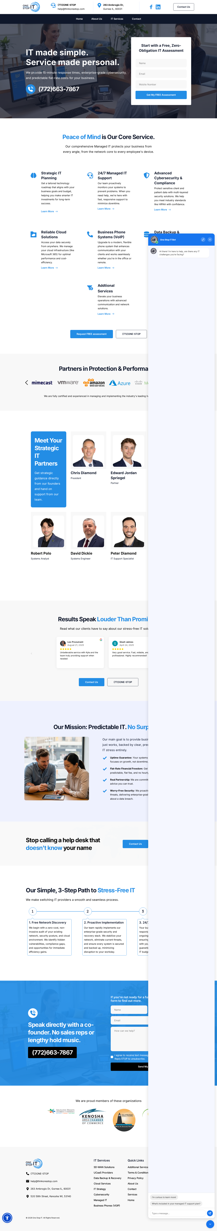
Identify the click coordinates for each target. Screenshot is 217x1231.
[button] (7, 1218)
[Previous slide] (26, 382)
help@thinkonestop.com (71, 8)
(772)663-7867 (58, 89)
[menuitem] (79, 19)
